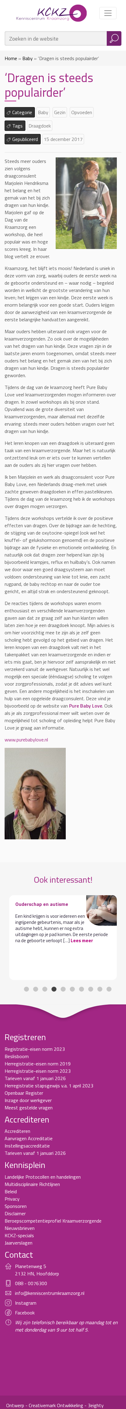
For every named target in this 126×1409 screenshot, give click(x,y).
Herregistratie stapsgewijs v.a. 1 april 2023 (49, 1085)
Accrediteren (17, 1131)
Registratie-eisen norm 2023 (35, 1049)
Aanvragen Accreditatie (29, 1138)
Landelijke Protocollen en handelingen (43, 1176)
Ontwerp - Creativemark (31, 1405)
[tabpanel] (63, 937)
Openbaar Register (24, 1093)
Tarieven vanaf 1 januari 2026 (35, 1078)
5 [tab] (63, 989)
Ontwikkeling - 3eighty (80, 1405)
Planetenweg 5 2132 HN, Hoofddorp (37, 1270)
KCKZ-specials (19, 1235)
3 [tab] (45, 989)
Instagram (25, 1302)
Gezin (59, 112)
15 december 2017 (63, 139)
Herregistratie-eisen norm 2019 (38, 1063)
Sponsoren (16, 1206)
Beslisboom (17, 1056)
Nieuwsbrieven (20, 1228)
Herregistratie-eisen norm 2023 (38, 1071)
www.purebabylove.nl (26, 739)
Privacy (12, 1198)
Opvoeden (81, 112)
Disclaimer (15, 1213)
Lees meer (82, 940)
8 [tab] (90, 989)
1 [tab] (26, 989)
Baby (27, 58)
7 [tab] (81, 989)
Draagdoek (39, 125)
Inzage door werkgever (28, 1100)
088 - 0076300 (31, 1283)
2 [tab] (35, 989)
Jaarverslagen (18, 1242)
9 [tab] (100, 989)
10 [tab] (109, 989)
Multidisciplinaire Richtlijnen (32, 1184)
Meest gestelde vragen (29, 1107)
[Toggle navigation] (108, 13)
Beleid (11, 1191)
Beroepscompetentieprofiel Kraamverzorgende (53, 1220)
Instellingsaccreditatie (27, 1145)
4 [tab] (54, 989)
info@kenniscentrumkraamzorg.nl (49, 1293)
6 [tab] (72, 989)
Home (11, 58)
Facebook (25, 1312)
